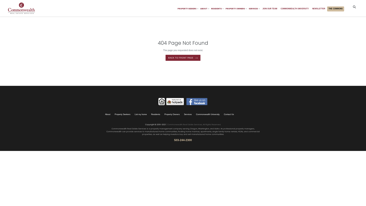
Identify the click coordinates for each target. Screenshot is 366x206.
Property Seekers (122, 114)
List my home (141, 114)
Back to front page (180, 58)
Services (188, 114)
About (107, 114)
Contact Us (229, 114)
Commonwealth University (208, 114)
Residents (155, 114)
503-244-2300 (183, 140)
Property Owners (172, 114)
